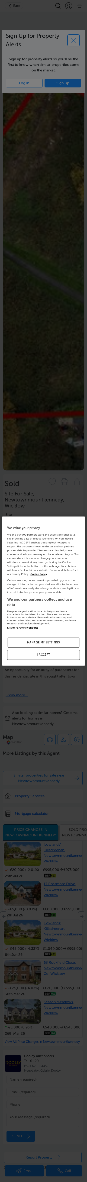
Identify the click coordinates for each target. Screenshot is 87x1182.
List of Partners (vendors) (22, 627)
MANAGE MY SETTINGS (43, 642)
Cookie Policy (38, 574)
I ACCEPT (43, 654)
